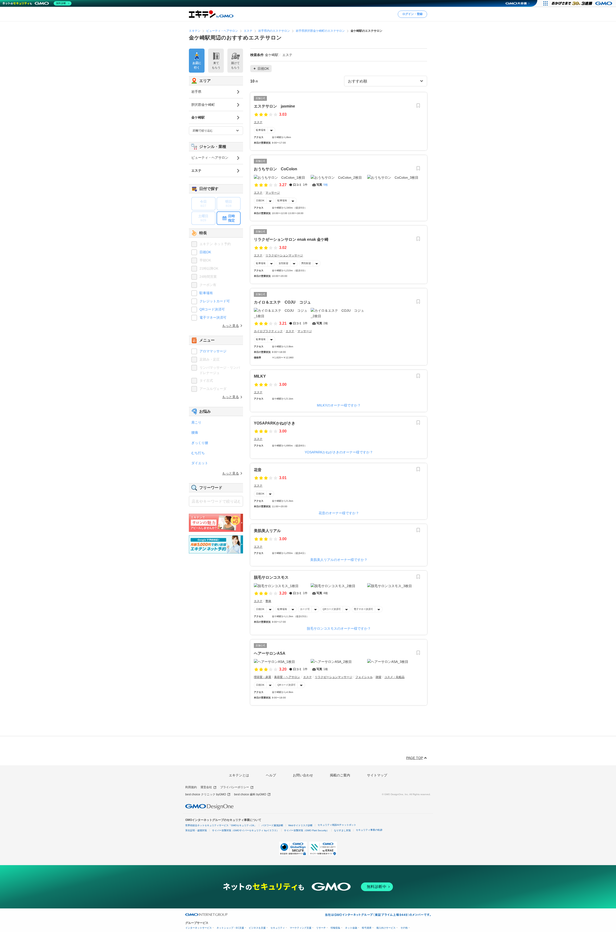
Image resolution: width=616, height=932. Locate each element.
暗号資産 (367, 927)
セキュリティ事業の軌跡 (369, 830)
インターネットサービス (198, 927)
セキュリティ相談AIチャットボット (337, 825)
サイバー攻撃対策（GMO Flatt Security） (306, 830)
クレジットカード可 (214, 301)
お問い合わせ (303, 775)
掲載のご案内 (340, 775)
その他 (404, 927)
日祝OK (260, 200)
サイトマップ (377, 775)
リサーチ (321, 927)
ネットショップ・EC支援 (230, 927)
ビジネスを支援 (257, 927)
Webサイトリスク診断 (300, 825)
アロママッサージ (212, 351)
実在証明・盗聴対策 (196, 830)
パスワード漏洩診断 (272, 825)
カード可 (305, 609)
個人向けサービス (386, 927)
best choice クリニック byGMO (205, 794)
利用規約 (191, 787)
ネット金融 (351, 927)
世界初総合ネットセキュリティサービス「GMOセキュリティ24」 (221, 825)
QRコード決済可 (332, 609)
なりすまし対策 (342, 830)
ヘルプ (271, 775)
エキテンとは (239, 775)
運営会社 (206, 787)
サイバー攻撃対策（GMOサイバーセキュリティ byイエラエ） (245, 830)
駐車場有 (261, 130)
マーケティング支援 (300, 927)
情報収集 (335, 927)
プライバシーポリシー (234, 787)
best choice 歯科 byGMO (250, 794)
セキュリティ (277, 927)
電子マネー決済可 (363, 609)
